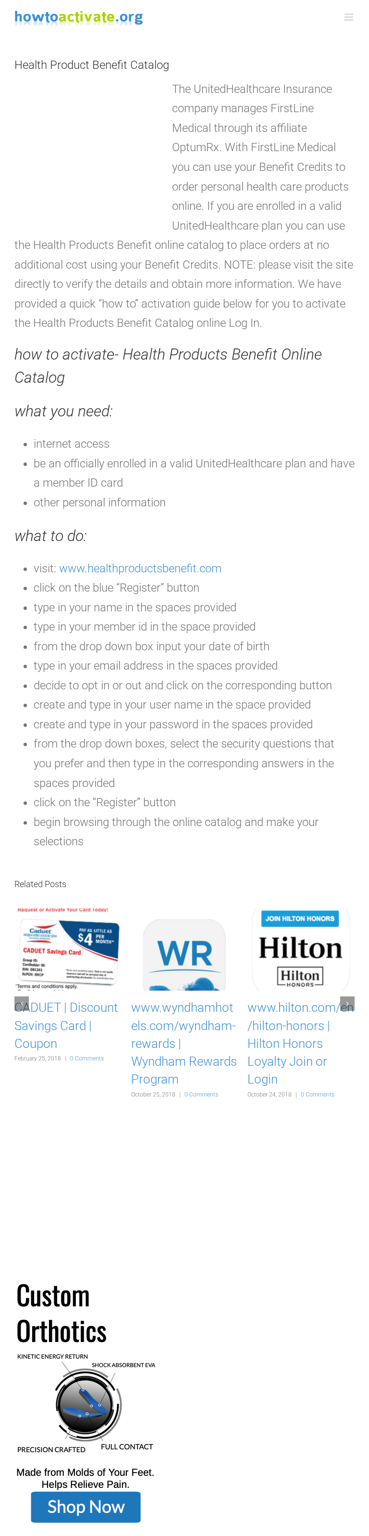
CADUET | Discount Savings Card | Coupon (66, 1025)
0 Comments (87, 1058)
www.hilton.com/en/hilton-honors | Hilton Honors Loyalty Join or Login (300, 1043)
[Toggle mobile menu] (349, 17)
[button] (21, 1003)
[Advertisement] (86, 153)
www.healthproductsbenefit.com (140, 568)
